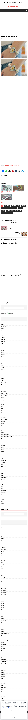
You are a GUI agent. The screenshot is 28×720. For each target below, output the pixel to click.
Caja (2, 358)
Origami (3, 462)
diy (18, 205)
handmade (4, 208)
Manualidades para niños (6, 436)
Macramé (3, 432)
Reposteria (3, 484)
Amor (2, 328)
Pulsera (2, 475)
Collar (2, 367)
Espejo (2, 399)
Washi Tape (3, 503)
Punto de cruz (4, 477)
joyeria (20, 208)
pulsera (4, 213)
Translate (11, 313)
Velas (2, 501)
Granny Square (4, 419)
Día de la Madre (4, 393)
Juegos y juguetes (5, 430)
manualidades (10, 210)
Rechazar (14, 714)
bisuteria (14, 205)
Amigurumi (3, 326)
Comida (3, 369)
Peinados (3, 469)
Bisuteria (3, 348)
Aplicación (3, 343)
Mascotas (3, 438)
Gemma (10, 38)
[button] (26, 10)
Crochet (3, 376)
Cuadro (2, 378)
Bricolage (3, 356)
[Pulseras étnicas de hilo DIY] (6, 197)
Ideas (2, 425)
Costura (3, 374)
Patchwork (3, 466)
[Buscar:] (14, 308)
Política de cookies (6, 707)
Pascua (2, 464)
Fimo (2, 406)
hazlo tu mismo (12, 208)
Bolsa (2, 352)
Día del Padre (4, 395)
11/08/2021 (4, 38)
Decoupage (3, 391)
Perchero (3, 473)
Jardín (2, 428)
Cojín (2, 363)
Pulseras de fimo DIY (17, 191)
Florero (2, 415)
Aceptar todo (14, 710)
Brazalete (3, 354)
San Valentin (3, 490)
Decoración (3, 382)
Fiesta (2, 404)
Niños (2, 451)
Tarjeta (2, 494)
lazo (3, 210)
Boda (2, 350)
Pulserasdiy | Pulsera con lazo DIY (11, 165)
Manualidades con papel (6, 434)
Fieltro (2, 402)
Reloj (2, 481)
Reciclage (3, 479)
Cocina (2, 361)
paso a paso (18, 210)
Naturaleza (3, 440)
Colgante (3, 365)
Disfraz (2, 397)
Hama (2, 423)
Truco (2, 499)
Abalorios (3, 324)
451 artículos (13, 220)
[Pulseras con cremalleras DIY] (6, 188)
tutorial (10, 213)
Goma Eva (3, 417)
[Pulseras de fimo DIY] (18, 188)
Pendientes (3, 471)
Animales (3, 337)
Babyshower (4, 346)
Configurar (14, 717)
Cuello (2, 380)
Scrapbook (3, 492)
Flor (2, 408)
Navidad (3, 443)
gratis (23, 205)
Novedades (3, 456)
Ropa (2, 486)
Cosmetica (3, 371)
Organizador (4, 458)
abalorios (7, 205)
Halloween (3, 421)
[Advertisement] (14, 24)
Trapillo (2, 497)
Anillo (2, 335)
